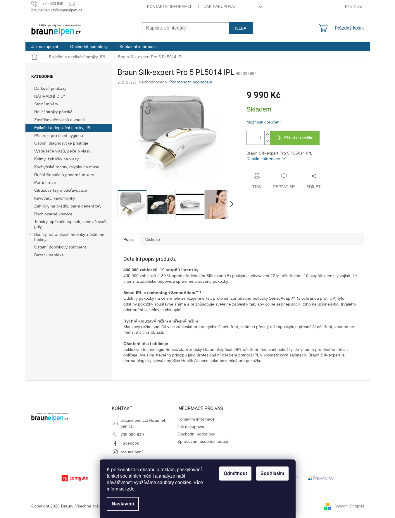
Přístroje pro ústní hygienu (58, 135)
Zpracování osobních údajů (202, 441)
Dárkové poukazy (50, 88)
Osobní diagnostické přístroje (61, 143)
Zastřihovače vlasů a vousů (59, 119)
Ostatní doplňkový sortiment (60, 247)
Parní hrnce (45, 182)
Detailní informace (263, 158)
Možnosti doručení (263, 122)
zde (130, 488)
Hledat (240, 28)
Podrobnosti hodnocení (190, 82)
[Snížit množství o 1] (267, 141)
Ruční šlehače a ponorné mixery (64, 174)
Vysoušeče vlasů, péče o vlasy (62, 151)
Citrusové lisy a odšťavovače (60, 190)
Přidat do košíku (298, 137)
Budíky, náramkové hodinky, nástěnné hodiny (69, 237)
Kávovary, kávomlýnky (54, 198)
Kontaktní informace (170, 6)
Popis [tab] (128, 239)
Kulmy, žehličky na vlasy (56, 159)
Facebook (129, 443)
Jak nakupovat (220, 6)
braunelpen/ (131, 452)
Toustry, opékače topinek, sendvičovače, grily (71, 224)
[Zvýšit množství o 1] (267, 134)
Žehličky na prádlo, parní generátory (67, 206)
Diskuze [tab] (152, 239)
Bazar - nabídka (49, 255)
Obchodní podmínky (196, 434)
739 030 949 (132, 434)
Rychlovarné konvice (53, 214)
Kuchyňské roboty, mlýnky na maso (66, 166)
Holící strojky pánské (53, 111)
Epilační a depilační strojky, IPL (63, 127)
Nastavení (123, 503)
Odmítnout (235, 473)
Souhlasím (272, 473)
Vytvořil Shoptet (349, 505)
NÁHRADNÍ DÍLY (49, 96)
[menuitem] (44, 46)
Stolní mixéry (46, 104)
